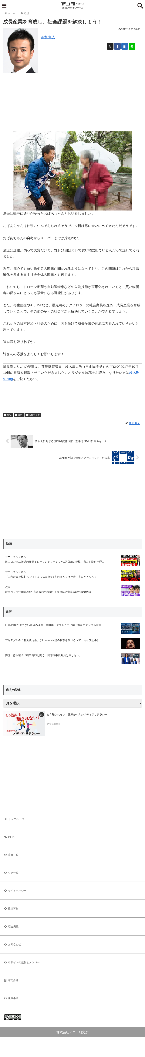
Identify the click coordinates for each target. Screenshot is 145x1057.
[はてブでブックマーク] (124, 46)
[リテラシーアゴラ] (24, 723)
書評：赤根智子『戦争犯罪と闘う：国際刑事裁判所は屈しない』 (43, 655)
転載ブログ (34, 415)
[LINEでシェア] (132, 46)
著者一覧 (13, 854)
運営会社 (13, 980)
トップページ (16, 819)
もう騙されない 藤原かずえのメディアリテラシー (77, 714)
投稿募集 (13, 908)
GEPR (11, 837)
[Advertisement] (72, 101)
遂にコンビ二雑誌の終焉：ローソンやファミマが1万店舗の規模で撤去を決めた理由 (54, 561)
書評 (9, 611)
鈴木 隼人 (48, 37)
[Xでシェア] (110, 46)
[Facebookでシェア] (117, 46)
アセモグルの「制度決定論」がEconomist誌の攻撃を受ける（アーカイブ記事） (52, 640)
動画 (9, 543)
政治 (20, 415)
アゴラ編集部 (53, 724)
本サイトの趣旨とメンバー (24, 962)
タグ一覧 (13, 872)
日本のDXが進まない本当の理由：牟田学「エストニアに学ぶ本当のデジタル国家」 (54, 625)
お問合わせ (14, 944)
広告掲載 (13, 926)
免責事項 (13, 998)
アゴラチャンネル (15, 556)
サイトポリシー (17, 890)
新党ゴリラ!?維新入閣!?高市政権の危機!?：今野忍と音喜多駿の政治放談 (48, 591)
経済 (9, 415)
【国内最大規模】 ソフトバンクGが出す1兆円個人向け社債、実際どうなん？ (51, 576)
